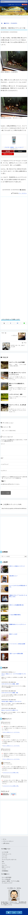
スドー (3, 863)
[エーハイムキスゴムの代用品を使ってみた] (4, 589)
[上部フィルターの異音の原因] (4, 657)
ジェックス (4, 855)
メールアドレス (5, 464)
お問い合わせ (11, 4)
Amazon (20, 151)
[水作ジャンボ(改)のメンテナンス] (4, 569)
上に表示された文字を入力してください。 (11, 484)
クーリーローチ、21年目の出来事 (17, 643)
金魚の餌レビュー (13, 575)
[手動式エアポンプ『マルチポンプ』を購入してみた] (4, 599)
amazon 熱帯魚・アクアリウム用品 (10, 881)
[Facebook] (10, 323)
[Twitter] (4, 323)
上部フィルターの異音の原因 (16, 653)
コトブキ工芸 (5, 852)
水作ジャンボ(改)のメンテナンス (17, 566)
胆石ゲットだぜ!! (13, 634)
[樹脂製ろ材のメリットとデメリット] (4, 628)
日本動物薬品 (5, 870)
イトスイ (4, 869)
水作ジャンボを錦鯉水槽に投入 (16, 605)
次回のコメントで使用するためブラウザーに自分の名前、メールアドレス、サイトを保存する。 (14, 477)
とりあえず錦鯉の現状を (15, 614)
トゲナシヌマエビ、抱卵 (15, 394)
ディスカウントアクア (7, 883)
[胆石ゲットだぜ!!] (4, 638)
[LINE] (24, 323)
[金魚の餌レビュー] (4, 579)
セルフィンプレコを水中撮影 (17, 362)
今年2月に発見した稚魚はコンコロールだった (11, 701)
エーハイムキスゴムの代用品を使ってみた (18, 586)
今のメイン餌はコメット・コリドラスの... (11, 732)
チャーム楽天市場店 (6, 877)
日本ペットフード (6, 867)
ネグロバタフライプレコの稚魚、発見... (11, 772)
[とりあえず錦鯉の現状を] (4, 618)
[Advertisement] (13, 256)
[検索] (26, 1)
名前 (2, 458)
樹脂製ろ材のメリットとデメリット (17, 624)
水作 (3, 861)
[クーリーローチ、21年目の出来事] (4, 647)
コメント (3, 443)
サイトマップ (18, 4)
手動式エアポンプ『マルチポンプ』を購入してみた (18, 596)
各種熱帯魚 (14, 23)
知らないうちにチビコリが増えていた (9, 710)
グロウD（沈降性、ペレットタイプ (14, 147)
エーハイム (4, 857)
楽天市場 (8, 151)
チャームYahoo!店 (6, 879)
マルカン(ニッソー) (6, 854)
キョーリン (4, 865)
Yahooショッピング (7, 153)
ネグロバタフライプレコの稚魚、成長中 (10, 683)
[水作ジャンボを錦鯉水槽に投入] (4, 608)
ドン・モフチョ (23, 193)
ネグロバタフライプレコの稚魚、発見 (9, 692)
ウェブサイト (4, 470)
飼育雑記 (7, 23)
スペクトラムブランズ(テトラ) (9, 859)
